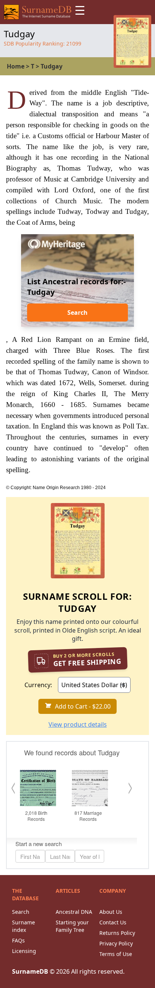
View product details (78, 724)
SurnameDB (30, 971)
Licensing (24, 950)
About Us (110, 911)
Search (77, 312)
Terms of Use (115, 954)
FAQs (18, 940)
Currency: (38, 685)
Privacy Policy (116, 943)
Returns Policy (117, 932)
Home (15, 66)
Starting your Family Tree (72, 926)
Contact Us (112, 922)
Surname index (23, 926)
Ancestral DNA (74, 911)
